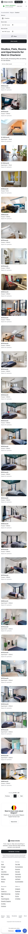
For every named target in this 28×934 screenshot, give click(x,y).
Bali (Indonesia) (5, 874)
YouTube (17, 893)
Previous (7, 796)
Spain (2, 864)
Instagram (17, 889)
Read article (14, 821)
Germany (3, 879)
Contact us (3, 891)
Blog (2, 896)
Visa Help (17, 864)
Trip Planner (18, 876)
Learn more (19, 6)
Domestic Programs (6, 901)
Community (18, 874)
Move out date (4, 28)
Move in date (4, 21)
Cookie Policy (20, 916)
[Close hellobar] (26, 6)
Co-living (3, 903)
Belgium (12, 12)
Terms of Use (8, 916)
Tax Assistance (19, 866)
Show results (14, 41)
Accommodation (5, 12)
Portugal (3, 866)
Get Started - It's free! (14, 851)
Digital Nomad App (5, 893)
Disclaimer (14, 916)
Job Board (17, 879)
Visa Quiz (17, 871)
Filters (15, 36)
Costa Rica (3, 871)
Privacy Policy (3, 916)
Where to (3, 15)
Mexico (3, 881)
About (2, 889)
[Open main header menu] (25, 1)
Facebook (17, 891)
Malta (2, 876)
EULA (25, 916)
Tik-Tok (17, 896)
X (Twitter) (17, 898)
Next (21, 796)
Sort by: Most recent (7, 64)
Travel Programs (5, 898)
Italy (2, 869)
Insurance (17, 869)
